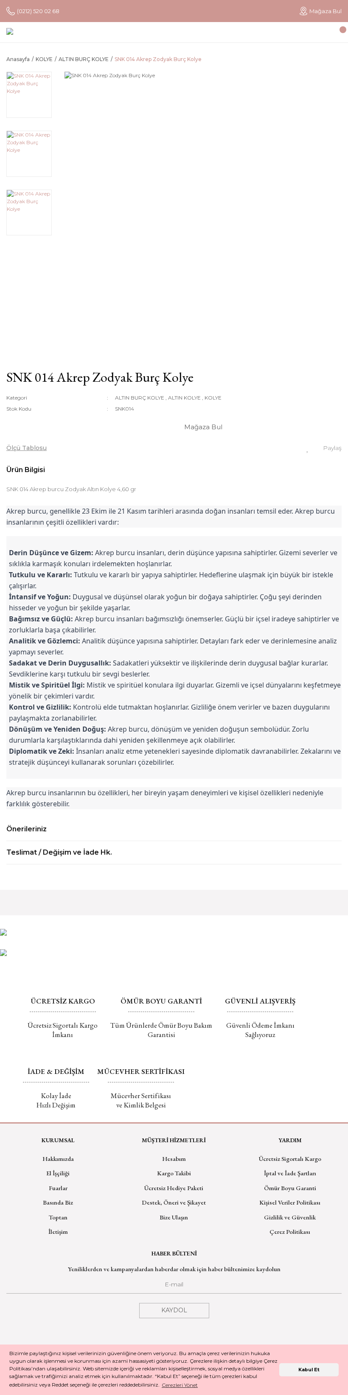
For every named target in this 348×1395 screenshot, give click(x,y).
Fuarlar (58, 1188)
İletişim (58, 1231)
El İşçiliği (58, 1173)
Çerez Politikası (289, 1231)
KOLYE (213, 397)
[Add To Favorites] (307, 448)
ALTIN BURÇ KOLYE (139, 397)
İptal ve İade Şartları (290, 1173)
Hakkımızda (58, 1159)
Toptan (58, 1217)
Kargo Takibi (174, 1173)
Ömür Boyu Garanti (290, 1188)
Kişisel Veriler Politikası (289, 1202)
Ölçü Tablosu (26, 448)
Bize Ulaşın (174, 1217)
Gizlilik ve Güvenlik (290, 1217)
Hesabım (174, 1159)
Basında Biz (58, 1202)
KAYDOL (174, 1310)
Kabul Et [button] (309, 1370)
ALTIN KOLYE (184, 397)
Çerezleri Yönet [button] (180, 1385)
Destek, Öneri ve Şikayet (174, 1202)
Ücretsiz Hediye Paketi (173, 1188)
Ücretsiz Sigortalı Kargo (290, 1159)
